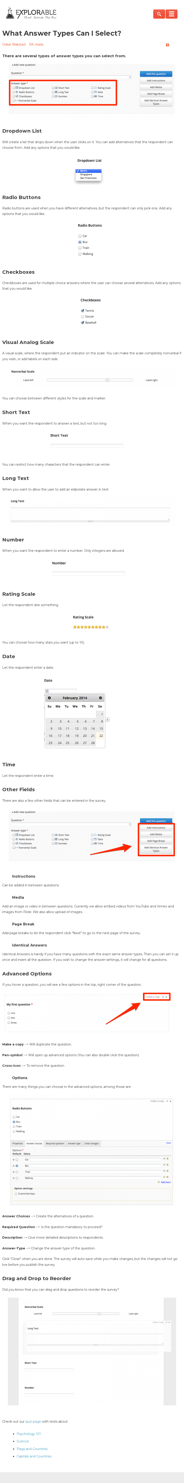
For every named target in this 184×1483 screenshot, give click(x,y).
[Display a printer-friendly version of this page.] (167, 45)
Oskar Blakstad (14, 44)
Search (159, 14)
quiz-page (33, 1421)
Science (23, 1441)
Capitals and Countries (34, 1456)
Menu (171, 14)
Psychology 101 (29, 1434)
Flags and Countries (32, 1449)
